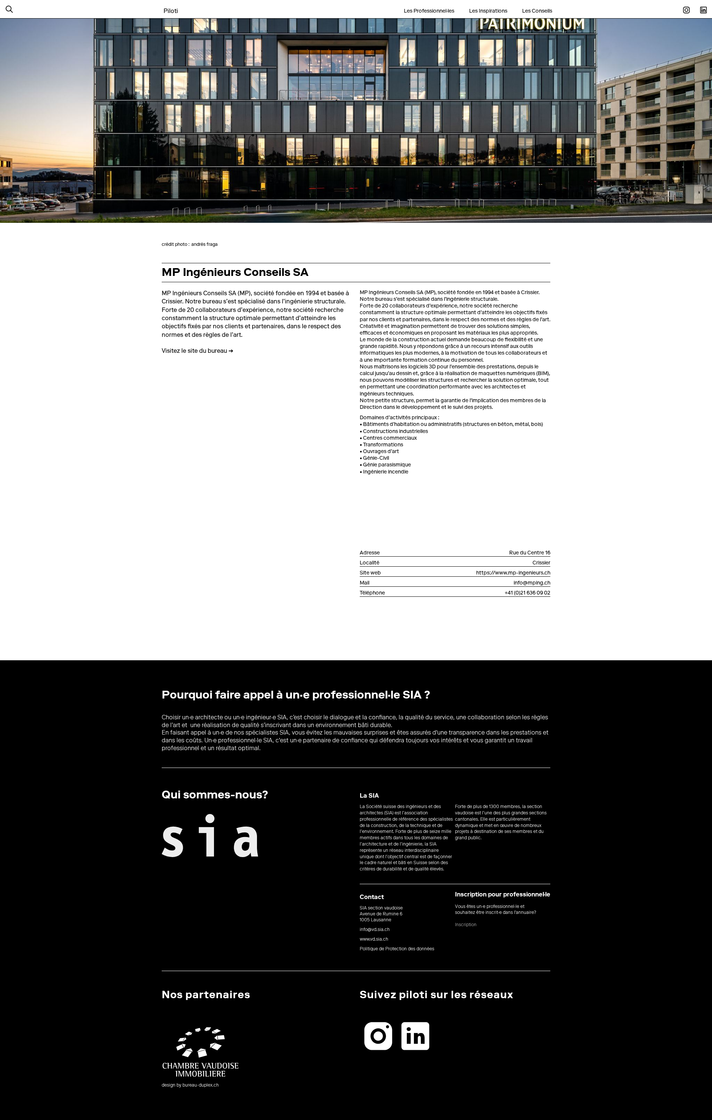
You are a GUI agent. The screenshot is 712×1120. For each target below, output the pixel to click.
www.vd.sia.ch (374, 939)
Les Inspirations (488, 11)
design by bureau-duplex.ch (190, 1085)
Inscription (466, 925)
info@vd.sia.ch (375, 930)
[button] (18, 9)
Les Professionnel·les (429, 11)
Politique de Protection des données (397, 949)
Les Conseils (537, 11)
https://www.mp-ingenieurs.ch (513, 573)
